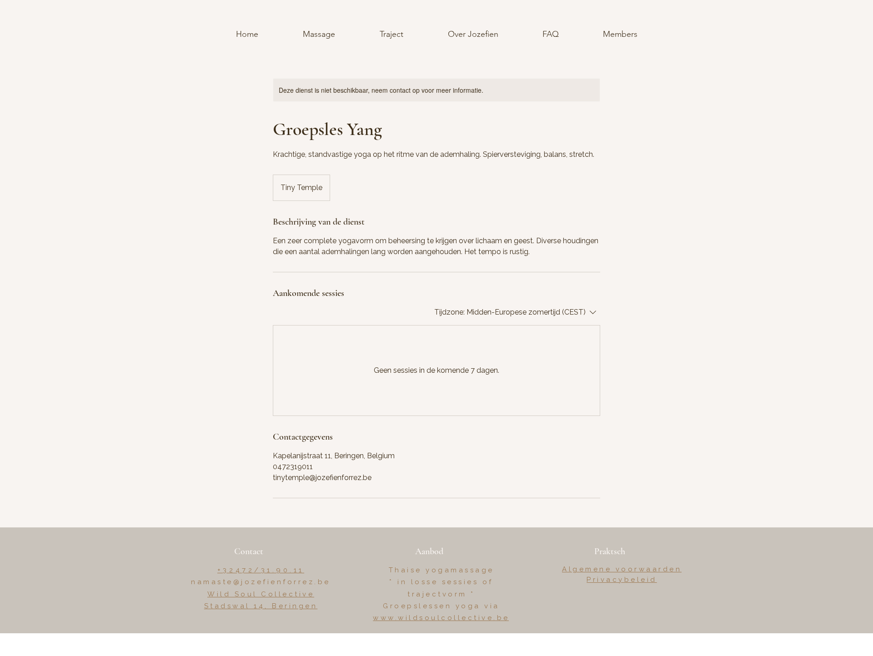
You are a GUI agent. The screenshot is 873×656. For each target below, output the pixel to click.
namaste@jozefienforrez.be (261, 582)
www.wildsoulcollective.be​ (441, 618)
